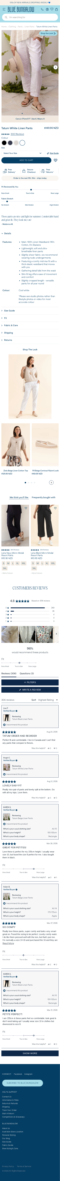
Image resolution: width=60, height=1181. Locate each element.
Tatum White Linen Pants (22, 769)
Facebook (18, 1074)
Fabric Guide (7, 1145)
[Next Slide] (56, 634)
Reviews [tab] (8, 673)
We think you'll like (19, 497)
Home (4, 27)
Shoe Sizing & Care (10, 1148)
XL (17, 563)
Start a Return (8, 1113)
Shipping (5, 1107)
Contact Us (6, 1097)
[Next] (55, 67)
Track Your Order (9, 1110)
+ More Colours (7, 573)
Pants (20, 27)
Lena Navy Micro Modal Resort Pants (12, 554)
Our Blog (6, 1138)
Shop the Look (47, 33)
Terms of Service (24, 1166)
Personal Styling (8, 1135)
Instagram (28, 1074)
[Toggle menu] (4, 9)
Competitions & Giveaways (13, 1117)
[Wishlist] (52, 9)
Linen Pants (29, 27)
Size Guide (6, 1142)
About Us (6, 1128)
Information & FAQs (10, 1100)
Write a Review (36, 690)
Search (4, 17)
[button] (12, 134)
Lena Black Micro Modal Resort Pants (42, 554)
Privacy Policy (8, 1166)
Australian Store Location (12, 1132)
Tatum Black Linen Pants (22, 719)
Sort (34, 700)
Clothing (12, 27)
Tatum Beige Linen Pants (22, 818)
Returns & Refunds (10, 1103)
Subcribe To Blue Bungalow (23, 1083)
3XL (4, 568)
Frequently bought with (43, 497)
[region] (30, 634)
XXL (23, 563)
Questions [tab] (27, 673)
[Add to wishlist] (26, 508)
